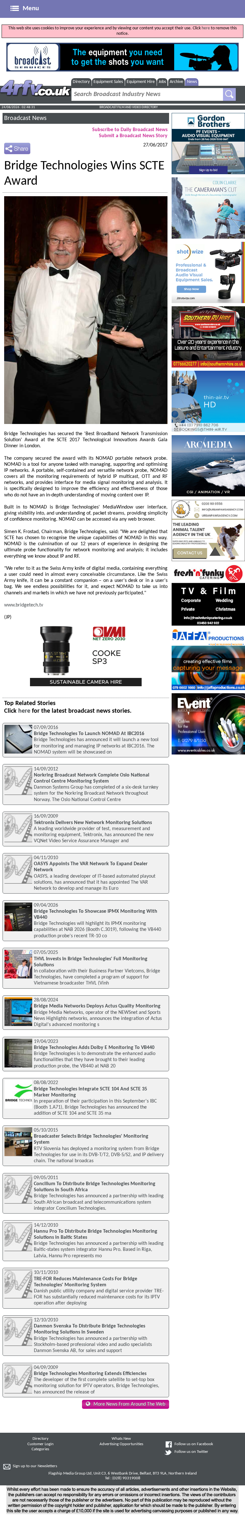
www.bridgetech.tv (23, 605)
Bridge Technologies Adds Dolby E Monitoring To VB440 (94, 1047)
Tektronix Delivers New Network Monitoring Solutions (93, 822)
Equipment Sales (108, 81)
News (192, 81)
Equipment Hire (141, 81)
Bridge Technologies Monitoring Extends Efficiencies (90, 1373)
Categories (40, 1449)
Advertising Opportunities (121, 1444)
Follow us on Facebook (193, 1444)
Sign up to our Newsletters (35, 1466)
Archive (176, 81)
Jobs (162, 81)
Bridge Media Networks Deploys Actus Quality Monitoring (97, 1006)
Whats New (121, 1439)
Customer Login (40, 1444)
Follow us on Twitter (191, 1452)
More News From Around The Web (129, 1404)
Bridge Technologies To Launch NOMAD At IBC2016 (89, 733)
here (206, 28)
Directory (81, 81)
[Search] (229, 94)
